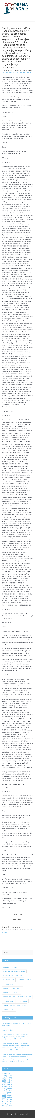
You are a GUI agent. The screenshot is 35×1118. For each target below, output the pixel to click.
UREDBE (8, 1001)
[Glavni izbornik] (17, 19)
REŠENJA (9, 997)
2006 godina (7, 1099)
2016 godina (7, 1078)
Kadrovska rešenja (8, 1030)
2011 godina (7, 1088)
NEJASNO (8, 980)
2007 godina (7, 1097)
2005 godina (7, 1101)
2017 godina (7, 1076)
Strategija (24, 997)
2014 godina (7, 1082)
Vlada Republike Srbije (14, 1005)
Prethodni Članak (17, 914)
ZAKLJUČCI (8, 1010)
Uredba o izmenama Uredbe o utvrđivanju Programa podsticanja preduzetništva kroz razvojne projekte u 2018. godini (15, 1037)
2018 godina (7, 1073)
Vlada (22, 1001)
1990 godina (7, 1106)
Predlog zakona (27, 70)
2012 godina (7, 1086)
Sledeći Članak (17, 919)
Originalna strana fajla (9, 72)
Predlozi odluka (11, 993)
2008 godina (7, 1095)
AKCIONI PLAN (10, 967)
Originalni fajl (20, 72)
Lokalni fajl (27, 72)
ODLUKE (8, 984)
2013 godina (7, 1084)
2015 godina (7, 1080)
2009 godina (7, 1093)
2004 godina (7, 1103)
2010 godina (7, 1090)
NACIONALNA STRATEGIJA (14, 971)
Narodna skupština (13, 976)
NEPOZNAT (18, 70)
